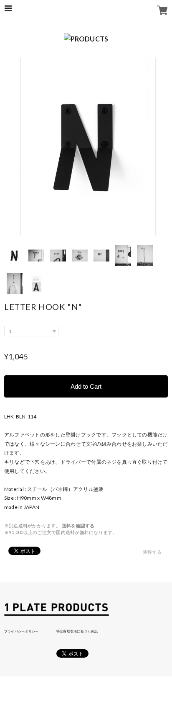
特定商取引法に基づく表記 (77, 631)
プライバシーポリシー (21, 631)
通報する (152, 552)
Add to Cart (86, 386)
